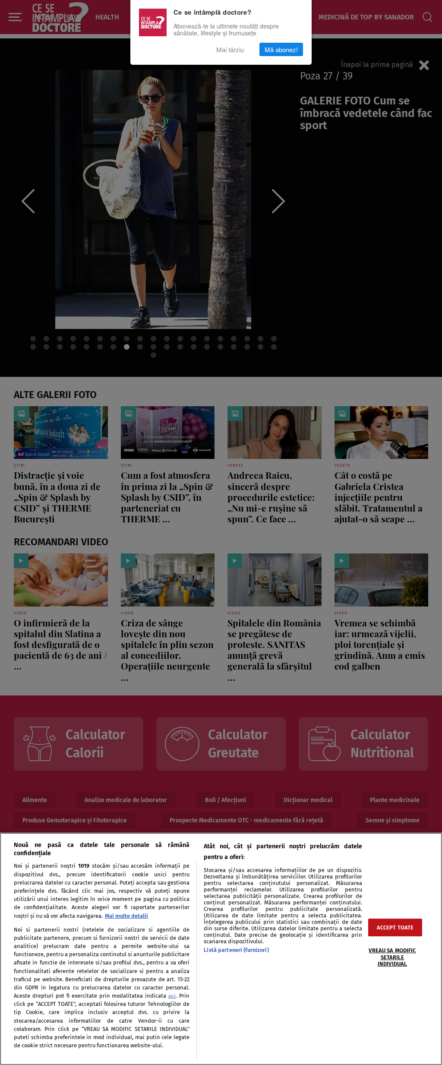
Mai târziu (230, 49)
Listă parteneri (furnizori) (236, 950)
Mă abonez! (281, 49)
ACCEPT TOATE (395, 927)
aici (172, 996)
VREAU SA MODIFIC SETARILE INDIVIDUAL (392, 957)
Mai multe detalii (126, 916)
